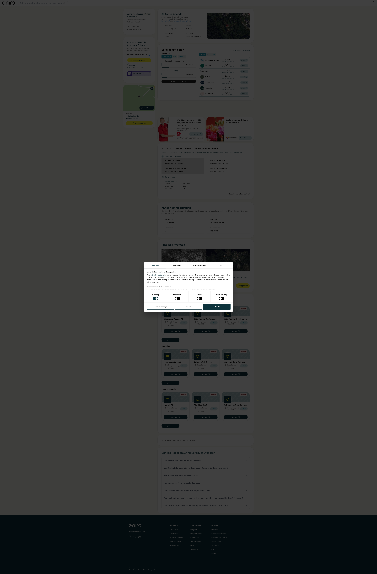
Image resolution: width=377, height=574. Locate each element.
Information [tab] (177, 265)
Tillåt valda (188, 307)
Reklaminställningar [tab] (199, 265)
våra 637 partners (157, 275)
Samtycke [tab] (155, 265)
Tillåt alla (217, 307)
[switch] (177, 298)
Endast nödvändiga (160, 307)
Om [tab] (221, 265)
